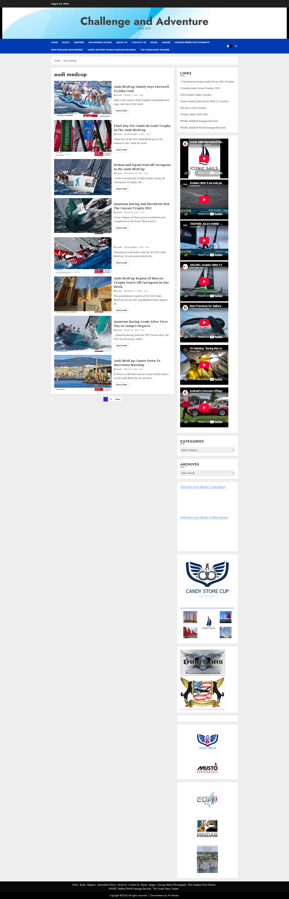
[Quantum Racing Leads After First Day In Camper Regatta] (83, 334)
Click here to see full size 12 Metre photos (204, 517)
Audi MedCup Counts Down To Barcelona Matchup (137, 363)
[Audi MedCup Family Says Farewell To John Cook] (83, 99)
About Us (121, 42)
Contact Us (139, 42)
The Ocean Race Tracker (154, 49)
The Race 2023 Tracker (193, 108)
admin (119, 95)
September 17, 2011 (136, 134)
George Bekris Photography (192, 42)
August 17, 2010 (134, 291)
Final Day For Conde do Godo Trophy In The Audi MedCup (142, 128)
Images (166, 42)
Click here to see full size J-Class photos (202, 487)
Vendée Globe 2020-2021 (194, 114)
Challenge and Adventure (144, 21)
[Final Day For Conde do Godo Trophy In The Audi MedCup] (83, 138)
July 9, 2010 (132, 369)
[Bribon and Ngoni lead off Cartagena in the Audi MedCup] (83, 177)
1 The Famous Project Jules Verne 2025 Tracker (207, 81)
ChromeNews (157, 895)
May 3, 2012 (132, 95)
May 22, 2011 (133, 212)
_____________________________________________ (207, 606)
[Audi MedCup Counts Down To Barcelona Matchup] (83, 373)
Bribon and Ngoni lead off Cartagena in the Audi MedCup (142, 167)
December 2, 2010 (135, 247)
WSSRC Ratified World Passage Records (111, 49)
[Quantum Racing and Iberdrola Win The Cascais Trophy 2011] (83, 216)
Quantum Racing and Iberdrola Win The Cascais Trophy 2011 (141, 206)
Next (117, 399)
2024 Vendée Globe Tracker (196, 94)
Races (154, 42)
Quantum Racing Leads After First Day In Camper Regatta (141, 324)
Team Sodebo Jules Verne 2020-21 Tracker (204, 101)
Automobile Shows (100, 42)
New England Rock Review (67, 49)
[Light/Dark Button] (230, 46)
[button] (236, 46)
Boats (66, 42)
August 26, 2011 (134, 173)
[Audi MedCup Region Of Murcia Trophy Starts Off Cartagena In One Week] (83, 294)
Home (54, 42)
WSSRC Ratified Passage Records (199, 121)
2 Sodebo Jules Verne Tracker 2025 (200, 88)
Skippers (79, 42)
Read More (121, 110)
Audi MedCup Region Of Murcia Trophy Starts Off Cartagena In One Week (141, 282)
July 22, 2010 (132, 330)
